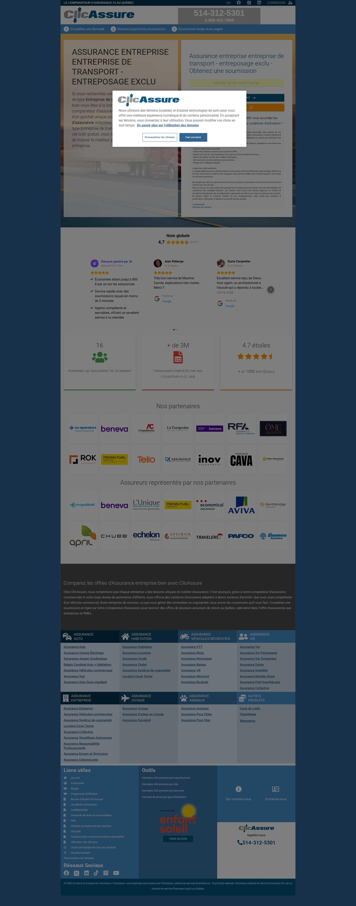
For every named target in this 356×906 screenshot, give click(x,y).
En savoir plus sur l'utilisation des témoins (168, 125)
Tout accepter (193, 137)
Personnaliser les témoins (160, 137)
